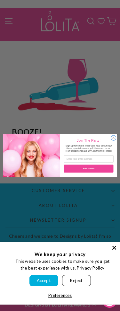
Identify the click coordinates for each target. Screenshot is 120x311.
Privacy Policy (90, 268)
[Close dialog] (113, 137)
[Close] (114, 247)
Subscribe (88, 168)
